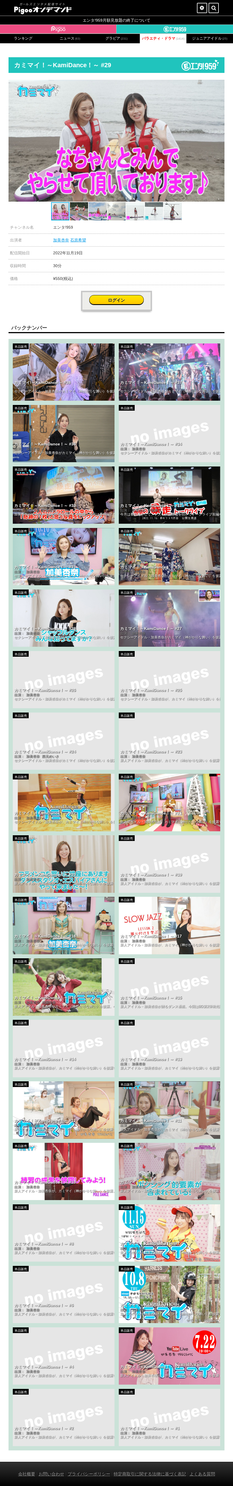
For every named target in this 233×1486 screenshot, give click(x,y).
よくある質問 (202, 1473)
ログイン (116, 300)
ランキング (23, 38)
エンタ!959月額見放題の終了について (116, 20)
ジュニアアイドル (209, 38)
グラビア (116, 38)
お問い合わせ (51, 1473)
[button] (219, 84)
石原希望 (78, 240)
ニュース (70, 38)
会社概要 (26, 1473)
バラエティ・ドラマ (163, 38)
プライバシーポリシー (89, 1473)
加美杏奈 (61, 240)
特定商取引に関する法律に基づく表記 (150, 1473)
